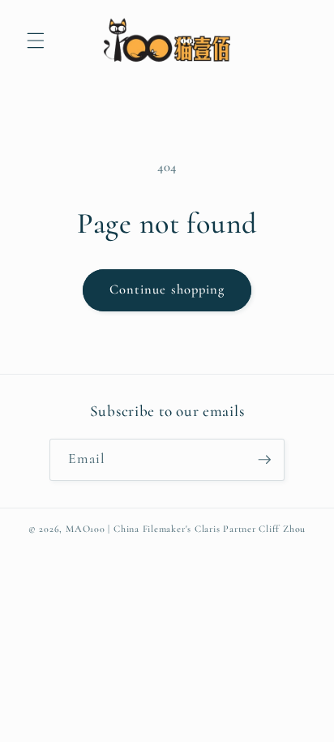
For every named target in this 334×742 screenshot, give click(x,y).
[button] (35, 40)
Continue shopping (167, 289)
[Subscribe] (264, 460)
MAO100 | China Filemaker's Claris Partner (161, 528)
